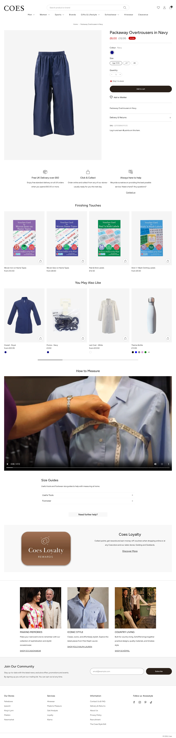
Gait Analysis (52, 710)
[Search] (125, 7)
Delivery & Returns (97, 706)
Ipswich (7, 706)
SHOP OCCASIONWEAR (30, 651)
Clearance (143, 14)
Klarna (49, 719)
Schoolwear (110, 14)
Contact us (130, 192)
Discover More (130, 551)
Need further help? (88, 514)
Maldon (7, 715)
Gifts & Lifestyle (89, 14)
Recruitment (95, 719)
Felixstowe (8, 701)
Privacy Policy (95, 715)
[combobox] (88, 7)
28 (135, 63)
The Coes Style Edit (98, 724)
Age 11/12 (115, 63)
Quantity (114, 70)
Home (75, 24)
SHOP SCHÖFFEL (122, 651)
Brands (72, 14)
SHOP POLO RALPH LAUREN (79, 647)
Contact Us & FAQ (97, 701)
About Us (94, 710)
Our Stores (9, 696)
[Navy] (112, 52)
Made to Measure (54, 706)
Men (30, 14)
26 (126, 63)
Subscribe (159, 671)
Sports (58, 14)
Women (43, 14)
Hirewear (128, 14)
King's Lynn (9, 710)
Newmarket (9, 719)
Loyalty (50, 715)
